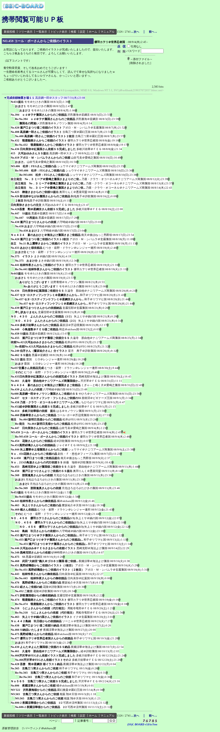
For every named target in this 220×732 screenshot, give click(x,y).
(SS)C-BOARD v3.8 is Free (142, 724)
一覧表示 (41, 31)
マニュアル (108, 31)
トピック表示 (58, 31)
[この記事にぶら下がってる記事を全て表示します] (8, 103)
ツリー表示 (25, 31)
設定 (82, 31)
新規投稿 (9, 31)
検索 (73, 31)
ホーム (93, 31)
